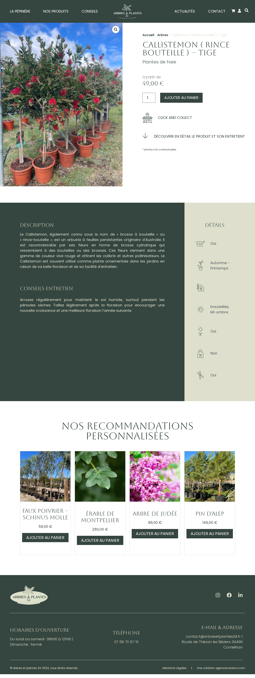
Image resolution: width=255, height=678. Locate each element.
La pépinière (20, 11)
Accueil (148, 35)
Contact (217, 11)
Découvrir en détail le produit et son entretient (199, 136)
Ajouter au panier (181, 97)
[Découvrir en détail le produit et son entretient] (145, 135)
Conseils (89, 11)
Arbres (162, 35)
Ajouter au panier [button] (45, 537)
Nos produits (56, 11)
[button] (247, 10)
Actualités (185, 11)
